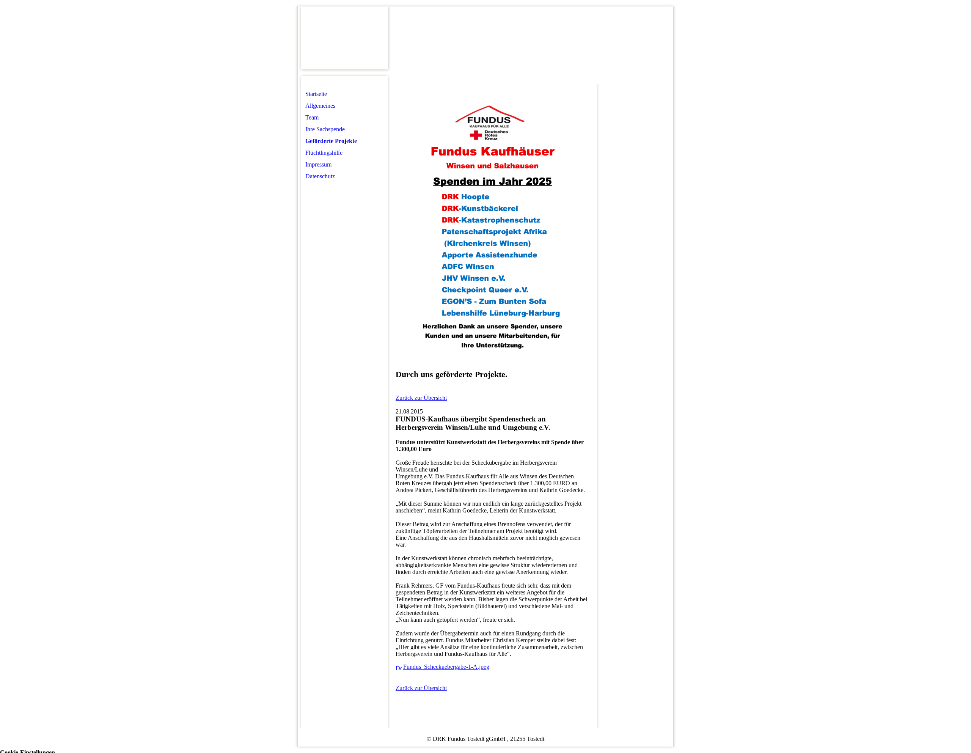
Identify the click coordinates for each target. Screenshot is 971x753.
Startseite (316, 94)
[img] (344, 38)
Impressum (318, 164)
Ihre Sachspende (325, 129)
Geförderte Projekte (331, 141)
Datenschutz (320, 176)
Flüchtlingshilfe (324, 152)
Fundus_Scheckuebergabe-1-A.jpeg (446, 666)
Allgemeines (320, 105)
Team (312, 117)
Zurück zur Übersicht (421, 398)
